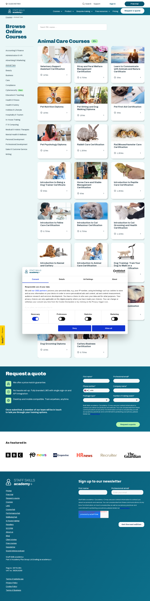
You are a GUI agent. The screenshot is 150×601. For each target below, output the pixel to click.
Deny (75, 328)
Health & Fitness (12, 100)
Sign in (113, 4)
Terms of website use (14, 579)
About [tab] (114, 279)
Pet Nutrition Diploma (52, 106)
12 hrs (54, 75)
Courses (56, 11)
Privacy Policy (11, 583)
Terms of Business (13, 590)
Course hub (10, 510)
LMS (8, 506)
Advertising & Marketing (15, 60)
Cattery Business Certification (86, 345)
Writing (8, 154)
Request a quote (132, 10)
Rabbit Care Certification (90, 144)
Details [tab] (62, 279)
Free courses (11, 543)
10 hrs (54, 113)
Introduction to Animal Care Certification (89, 264)
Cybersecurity (11, 90)
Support (97, 4)
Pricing (115, 11)
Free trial (135, 4)
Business (9, 75)
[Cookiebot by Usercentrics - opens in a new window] (115, 271)
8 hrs (54, 191)
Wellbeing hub (11, 517)
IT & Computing (12, 125)
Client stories (11, 540)
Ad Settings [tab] (88, 279)
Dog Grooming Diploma (53, 344)
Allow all (108, 328)
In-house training (12, 521)
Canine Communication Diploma (126, 307)
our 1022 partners (39, 291)
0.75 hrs (91, 77)
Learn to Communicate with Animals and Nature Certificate (127, 69)
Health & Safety (12, 105)
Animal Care (11, 65)
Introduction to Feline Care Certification (51, 223)
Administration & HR (14, 55)
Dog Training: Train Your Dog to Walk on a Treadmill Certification (127, 265)
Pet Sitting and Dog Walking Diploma (87, 108)
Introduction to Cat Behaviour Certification (89, 223)
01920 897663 (14, 4)
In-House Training (13, 120)
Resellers (10, 525)
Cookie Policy (11, 587)
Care (8, 80)
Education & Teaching (15, 95)
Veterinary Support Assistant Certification (52, 67)
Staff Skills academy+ (15, 11)
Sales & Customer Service (16, 149)
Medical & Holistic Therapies (17, 130)
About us (9, 532)
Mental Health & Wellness (16, 135)
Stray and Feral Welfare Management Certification (89, 69)
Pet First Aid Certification (127, 106)
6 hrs (91, 193)
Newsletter (10, 547)
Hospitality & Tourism (14, 115)
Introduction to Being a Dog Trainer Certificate (52, 183)
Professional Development (16, 144)
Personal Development (15, 139)
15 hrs (91, 115)
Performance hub (13, 513)
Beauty (9, 70)
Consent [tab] (35, 279)
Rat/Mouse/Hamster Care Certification (127, 145)
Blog (8, 536)
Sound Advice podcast (15, 551)
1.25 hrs (91, 150)
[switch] (61, 319)
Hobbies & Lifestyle (14, 110)
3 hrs (128, 77)
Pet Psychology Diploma (53, 144)
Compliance (10, 85)
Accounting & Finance (15, 51)
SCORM (9, 528)
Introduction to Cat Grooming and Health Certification (125, 225)
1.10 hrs (128, 234)
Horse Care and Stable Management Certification (89, 185)
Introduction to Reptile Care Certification (126, 183)
